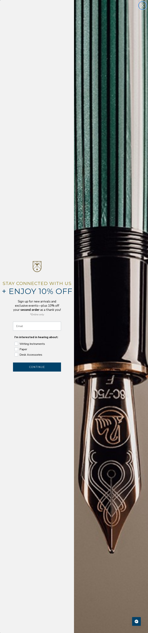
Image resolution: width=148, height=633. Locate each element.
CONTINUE (37, 367)
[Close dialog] (142, 5)
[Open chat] (136, 621)
